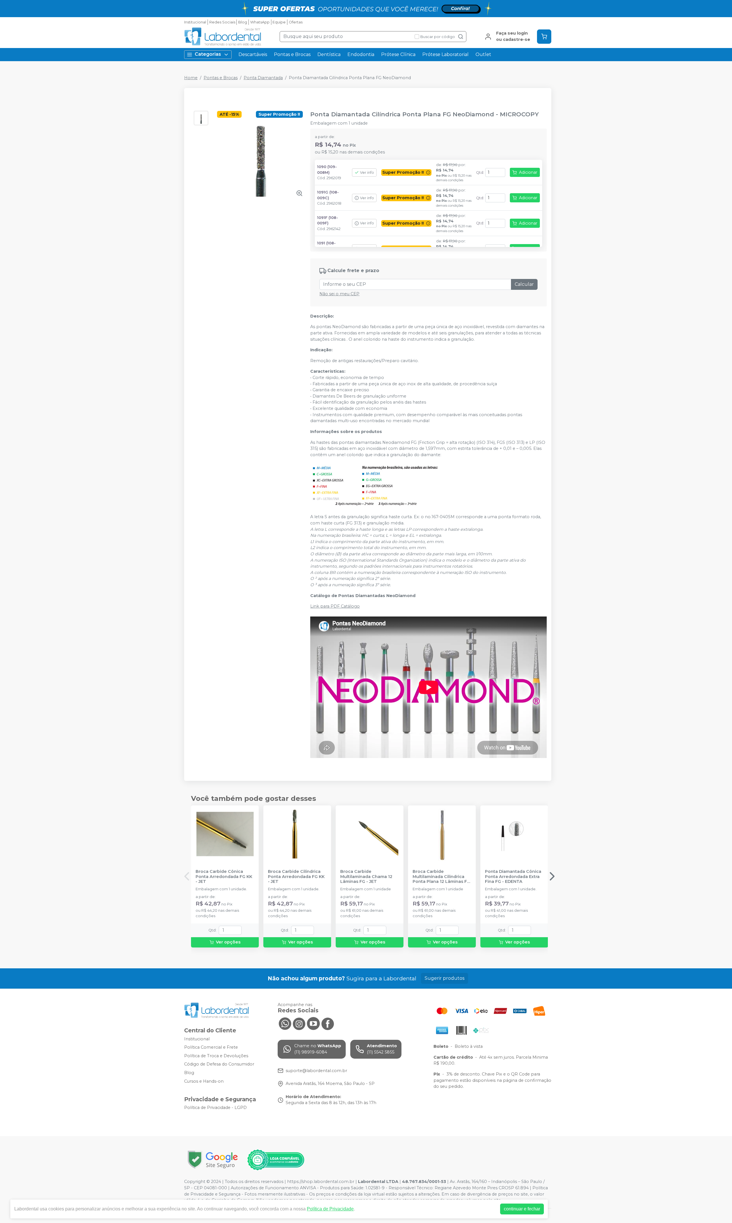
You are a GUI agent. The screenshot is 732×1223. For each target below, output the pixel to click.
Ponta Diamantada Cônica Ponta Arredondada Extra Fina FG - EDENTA (513, 876)
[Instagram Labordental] (299, 1023)
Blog (242, 22)
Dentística (329, 54)
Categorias (208, 54)
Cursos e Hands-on (204, 1081)
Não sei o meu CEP (339, 293)
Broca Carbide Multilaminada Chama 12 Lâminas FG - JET (366, 876)
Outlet (483, 54)
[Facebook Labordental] (328, 1023)
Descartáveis (252, 54)
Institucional (195, 22)
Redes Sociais (222, 22)
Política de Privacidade (330, 1208)
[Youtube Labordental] (313, 1023)
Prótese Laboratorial (445, 54)
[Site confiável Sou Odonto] (275, 1160)
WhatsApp (260, 22)
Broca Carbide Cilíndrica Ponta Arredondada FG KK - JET (296, 876)
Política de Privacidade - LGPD (215, 1107)
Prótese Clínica (398, 54)
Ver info (367, 172)
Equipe (279, 22)
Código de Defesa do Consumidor (219, 1064)
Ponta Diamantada (263, 77)
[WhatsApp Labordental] (285, 1023)
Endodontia (360, 54)
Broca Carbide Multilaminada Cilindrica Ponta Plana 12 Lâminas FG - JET (441, 876)
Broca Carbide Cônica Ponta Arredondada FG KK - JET (224, 876)
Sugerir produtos (444, 978)
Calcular (524, 284)
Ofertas (296, 22)
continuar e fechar (522, 1208)
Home (191, 77)
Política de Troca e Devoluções (216, 1055)
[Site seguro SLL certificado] (212, 1160)
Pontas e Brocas (292, 54)
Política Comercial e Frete (211, 1047)
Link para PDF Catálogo (335, 606)
